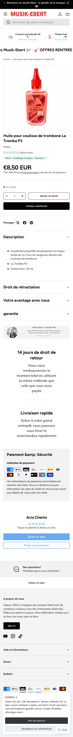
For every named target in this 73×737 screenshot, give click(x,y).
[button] (67, 14)
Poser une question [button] (36, 545)
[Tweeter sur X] (17, 222)
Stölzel (6, 146)
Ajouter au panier (49, 195)
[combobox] (36, 22)
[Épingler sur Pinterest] (31, 222)
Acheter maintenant (36, 206)
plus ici (11, 625)
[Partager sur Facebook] (24, 222)
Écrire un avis (36, 536)
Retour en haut (36, 582)
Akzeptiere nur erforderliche (36, 728)
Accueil (6, 59)
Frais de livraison (30, 172)
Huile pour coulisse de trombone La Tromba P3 (33, 59)
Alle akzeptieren (36, 720)
